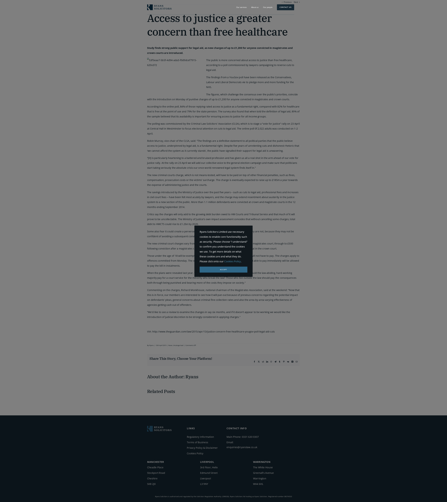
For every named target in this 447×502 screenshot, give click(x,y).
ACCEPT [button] (223, 269)
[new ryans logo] (159, 5)
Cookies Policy (232, 261)
